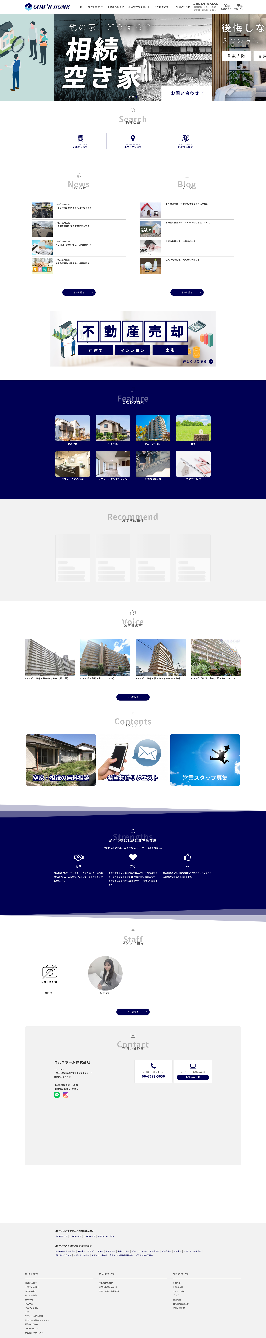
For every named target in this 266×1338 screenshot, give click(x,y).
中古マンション (32, 1307)
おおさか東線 (123, 1251)
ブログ (176, 1295)
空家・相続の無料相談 (109, 1291)
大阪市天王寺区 (61, 1236)
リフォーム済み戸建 (34, 1316)
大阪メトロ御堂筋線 (192, 1251)
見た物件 (226, 7)
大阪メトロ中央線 (99, 1255)
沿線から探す (80, 145)
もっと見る (79, 292)
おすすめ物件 (31, 1295)
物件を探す (94, 6)
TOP (81, 6)
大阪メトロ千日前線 (62, 1255)
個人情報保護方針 (181, 1303)
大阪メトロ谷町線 (81, 1255)
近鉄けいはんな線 (139, 1251)
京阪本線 (177, 1251)
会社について (161, 6)
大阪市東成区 (76, 1236)
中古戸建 (29, 1303)
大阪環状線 (110, 1251)
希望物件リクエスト (139, 6)
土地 (27, 1312)
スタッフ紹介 (179, 1291)
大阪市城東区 (90, 1236)
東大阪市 (110, 1236)
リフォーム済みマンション (37, 1320)
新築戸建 (29, 1299)
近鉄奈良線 (166, 1251)
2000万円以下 (31, 1328)
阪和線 (100, 1251)
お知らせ (177, 1283)
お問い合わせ (183, 6)
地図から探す (185, 145)
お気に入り (238, 7)
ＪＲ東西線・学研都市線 (64, 1251)
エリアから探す (132, 145)
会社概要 (177, 1299)
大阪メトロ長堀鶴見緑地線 (121, 1255)
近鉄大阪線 (154, 1251)
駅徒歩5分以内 (31, 1324)
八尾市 (101, 1236)
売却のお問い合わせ (108, 1287)
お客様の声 (178, 1287)
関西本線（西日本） (86, 1251)
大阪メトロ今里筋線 (144, 1255)
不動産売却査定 (115, 6)
